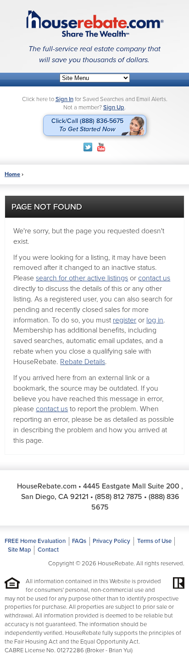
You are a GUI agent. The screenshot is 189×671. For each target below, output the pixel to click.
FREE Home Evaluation (35, 541)
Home (12, 174)
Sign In (64, 99)
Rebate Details (82, 361)
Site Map (19, 549)
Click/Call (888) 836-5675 (87, 125)
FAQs (79, 541)
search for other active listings (82, 278)
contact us (154, 278)
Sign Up (113, 107)
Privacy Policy (111, 541)
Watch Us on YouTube (101, 147)
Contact (48, 549)
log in (154, 320)
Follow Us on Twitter (87, 147)
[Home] (94, 23)
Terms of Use (154, 541)
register (124, 320)
